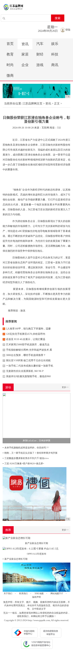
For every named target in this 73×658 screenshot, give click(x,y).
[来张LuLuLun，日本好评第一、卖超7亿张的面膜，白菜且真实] (36, 417)
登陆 (67, 29)
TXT (61, 593)
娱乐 (54, 44)
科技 (54, 54)
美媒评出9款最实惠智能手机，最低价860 (27, 376)
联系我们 (23, 593)
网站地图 (54, 593)
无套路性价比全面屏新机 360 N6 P (23, 371)
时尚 (10, 65)
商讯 (54, 65)
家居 (25, 54)
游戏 (39, 65)
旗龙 (22, 310)
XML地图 (39, 593)
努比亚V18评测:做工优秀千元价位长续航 (27, 360)
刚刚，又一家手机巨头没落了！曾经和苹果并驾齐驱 (30, 453)
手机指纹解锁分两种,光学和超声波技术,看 (27, 350)
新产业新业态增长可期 (15, 559)
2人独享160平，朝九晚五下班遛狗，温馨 (27, 328)
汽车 (39, 44)
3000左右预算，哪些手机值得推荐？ (24, 355)
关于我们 (8, 593)
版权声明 (36, 597)
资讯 (25, 44)
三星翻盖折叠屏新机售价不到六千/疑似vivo (26, 458)
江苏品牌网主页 (32, 103)
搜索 (57, 18)
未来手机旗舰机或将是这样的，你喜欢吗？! (26, 447)
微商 (10, 75)
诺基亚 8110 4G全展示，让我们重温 (24, 339)
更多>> (65, 387)
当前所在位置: (13, 103)
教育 (10, 54)
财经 (39, 54)
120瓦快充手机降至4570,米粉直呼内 (24, 334)
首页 (10, 44)
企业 (25, 65)
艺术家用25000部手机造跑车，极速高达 (26, 344)
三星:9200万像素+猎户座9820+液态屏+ (23, 463)
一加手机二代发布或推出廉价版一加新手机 (28, 365)
